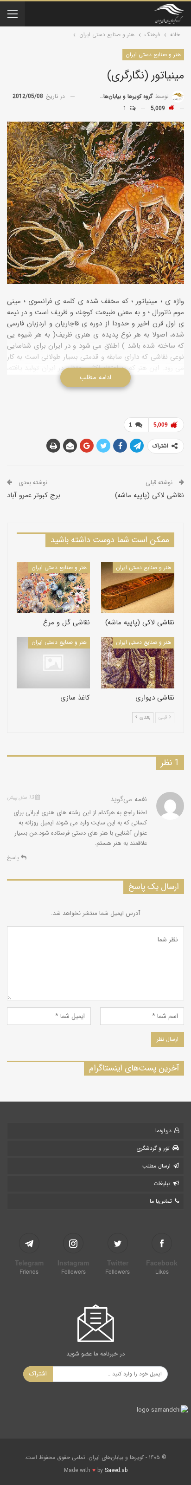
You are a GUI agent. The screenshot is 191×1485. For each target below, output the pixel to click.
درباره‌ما (163, 1130)
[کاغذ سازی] (53, 662)
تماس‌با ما (161, 1201)
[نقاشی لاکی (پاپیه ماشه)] (137, 588)
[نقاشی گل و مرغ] (53, 588)
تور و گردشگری (153, 1148)
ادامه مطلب (95, 377)
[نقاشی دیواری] (137, 662)
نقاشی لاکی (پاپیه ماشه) (149, 495)
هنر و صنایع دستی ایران (153, 54)
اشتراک (38, 1374)
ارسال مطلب (156, 1165)
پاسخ (14, 857)
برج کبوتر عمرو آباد (33, 495)
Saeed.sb (116, 1470)
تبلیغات (162, 1183)
